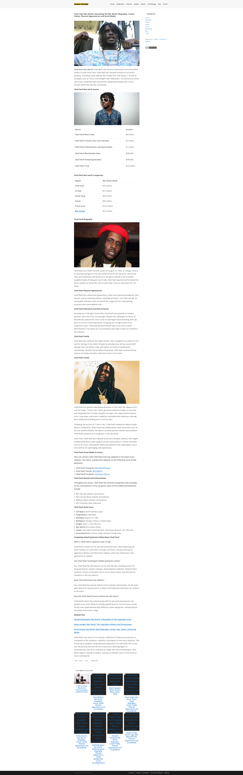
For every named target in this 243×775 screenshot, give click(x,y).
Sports (147, 26)
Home (147, 18)
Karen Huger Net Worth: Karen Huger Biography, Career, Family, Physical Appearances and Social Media (131, 704)
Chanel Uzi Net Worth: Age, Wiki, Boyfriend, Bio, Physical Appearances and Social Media (131, 738)
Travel (147, 33)
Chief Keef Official (102, 474)
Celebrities (94, 660)
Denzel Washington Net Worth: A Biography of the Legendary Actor (102, 619)
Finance (147, 22)
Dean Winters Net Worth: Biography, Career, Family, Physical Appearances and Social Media (98, 703)
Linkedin (147, 41)
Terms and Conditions (156, 773)
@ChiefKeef (97, 471)
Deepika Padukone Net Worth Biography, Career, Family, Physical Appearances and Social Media (115, 743)
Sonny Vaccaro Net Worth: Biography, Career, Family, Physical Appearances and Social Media (81, 742)
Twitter (156, 39)
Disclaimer (146, 773)
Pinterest (162, 39)
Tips (146, 31)
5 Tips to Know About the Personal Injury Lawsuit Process (82, 689)
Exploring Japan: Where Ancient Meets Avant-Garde (115, 691)
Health (147, 24)
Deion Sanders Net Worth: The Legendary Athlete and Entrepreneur (103, 624)
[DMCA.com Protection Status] (151, 47)
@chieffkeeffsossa (102, 468)
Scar (86, 660)
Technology (148, 29)
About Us (138, 773)
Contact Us (131, 773)
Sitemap (166, 773)
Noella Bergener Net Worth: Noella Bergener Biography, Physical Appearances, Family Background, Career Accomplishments (98, 755)
